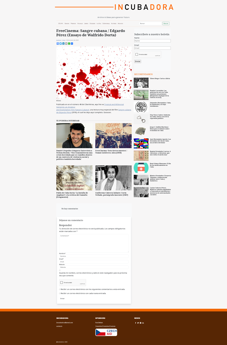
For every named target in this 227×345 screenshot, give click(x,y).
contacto (59, 326)
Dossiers (92, 23)
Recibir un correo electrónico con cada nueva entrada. (83, 293)
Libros (86, 23)
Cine (63, 40)
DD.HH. (60, 23)
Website (62, 264)
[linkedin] (143, 322)
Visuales (80, 23)
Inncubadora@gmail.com (64, 322)
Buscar (166, 23)
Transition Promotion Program (105, 326)
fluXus (99, 23)
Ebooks (67, 23)
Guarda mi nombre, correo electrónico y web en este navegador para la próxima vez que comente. (93, 274)
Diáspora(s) (106, 23)
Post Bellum (99, 322)
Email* (61, 259)
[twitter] (138, 322)
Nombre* (62, 253)
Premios (73, 23)
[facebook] (135, 322)
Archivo (120, 23)
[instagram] (140, 322)
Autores (113, 23)
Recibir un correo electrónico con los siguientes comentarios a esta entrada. (93, 289)
